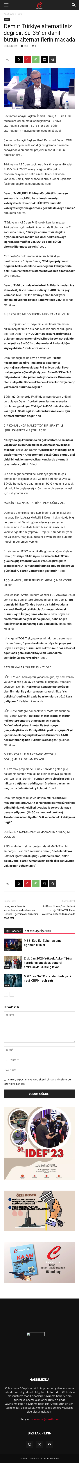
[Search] (74, 5)
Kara (19, 13)
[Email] (44, 59)
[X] (19, 59)
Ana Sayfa (9, 13)
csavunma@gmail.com (45, 1419)
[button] (6, 5)
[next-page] (12, 994)
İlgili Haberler (13, 930)
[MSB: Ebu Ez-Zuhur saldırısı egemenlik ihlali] (13, 945)
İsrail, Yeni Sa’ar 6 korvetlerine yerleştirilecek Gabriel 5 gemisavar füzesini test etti (21, 912)
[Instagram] (29, 1444)
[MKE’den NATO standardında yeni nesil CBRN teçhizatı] (13, 980)
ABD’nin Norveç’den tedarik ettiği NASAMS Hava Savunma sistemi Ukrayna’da (58, 910)
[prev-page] (6, 994)
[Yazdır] (52, 59)
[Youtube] (49, 1444)
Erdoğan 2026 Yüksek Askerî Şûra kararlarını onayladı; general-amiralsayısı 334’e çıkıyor (48, 963)
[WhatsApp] (36, 59)
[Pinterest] (27, 59)
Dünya (7, 949)
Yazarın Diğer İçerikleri (38, 930)
